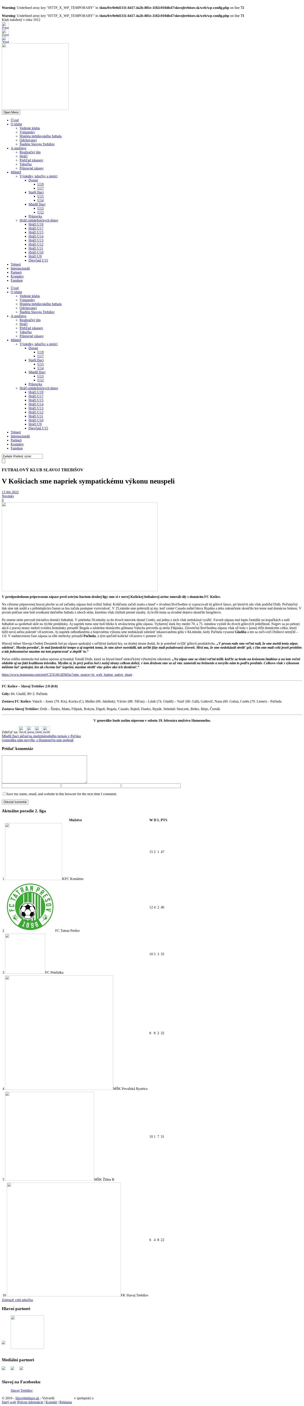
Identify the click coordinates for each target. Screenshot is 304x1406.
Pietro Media (64, 1398)
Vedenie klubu (30, 128)
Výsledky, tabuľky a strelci (38, 176)
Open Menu (11, 112)
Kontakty (17, 276)
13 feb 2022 (10, 492)
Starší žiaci (36, 192)
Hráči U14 (35, 236)
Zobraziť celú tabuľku (17, 1300)
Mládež (16, 172)
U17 (40, 188)
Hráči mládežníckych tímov (39, 220)
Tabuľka (26, 164)
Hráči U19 (35, 224)
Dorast (33, 180)
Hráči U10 (35, 252)
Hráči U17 (35, 228)
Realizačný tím (30, 152)
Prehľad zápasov (31, 160)
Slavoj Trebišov (22, 1390)
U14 (40, 200)
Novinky (8, 496)
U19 (40, 184)
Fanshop (17, 280)
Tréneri (16, 264)
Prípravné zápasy (32, 168)
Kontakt (51, 1402)
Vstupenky (27, 132)
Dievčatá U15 (38, 260)
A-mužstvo (18, 148)
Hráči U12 (35, 244)
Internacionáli (20, 268)
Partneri (16, 272)
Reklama (65, 1402)
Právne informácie (30, 1402)
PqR (97, 1398)
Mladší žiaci (36, 204)
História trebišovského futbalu (41, 136)
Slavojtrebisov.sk (27, 1398)
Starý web (9, 1402)
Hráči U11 (35, 248)
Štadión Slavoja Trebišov (37, 144)
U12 (40, 212)
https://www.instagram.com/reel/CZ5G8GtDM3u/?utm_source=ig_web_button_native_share (67, 675)
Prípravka (35, 216)
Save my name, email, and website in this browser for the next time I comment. (61, 794)
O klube (16, 124)
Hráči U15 (35, 232)
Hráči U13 (35, 240)
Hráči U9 (35, 256)
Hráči (23, 156)
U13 (40, 208)
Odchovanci (28, 140)
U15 (40, 196)
